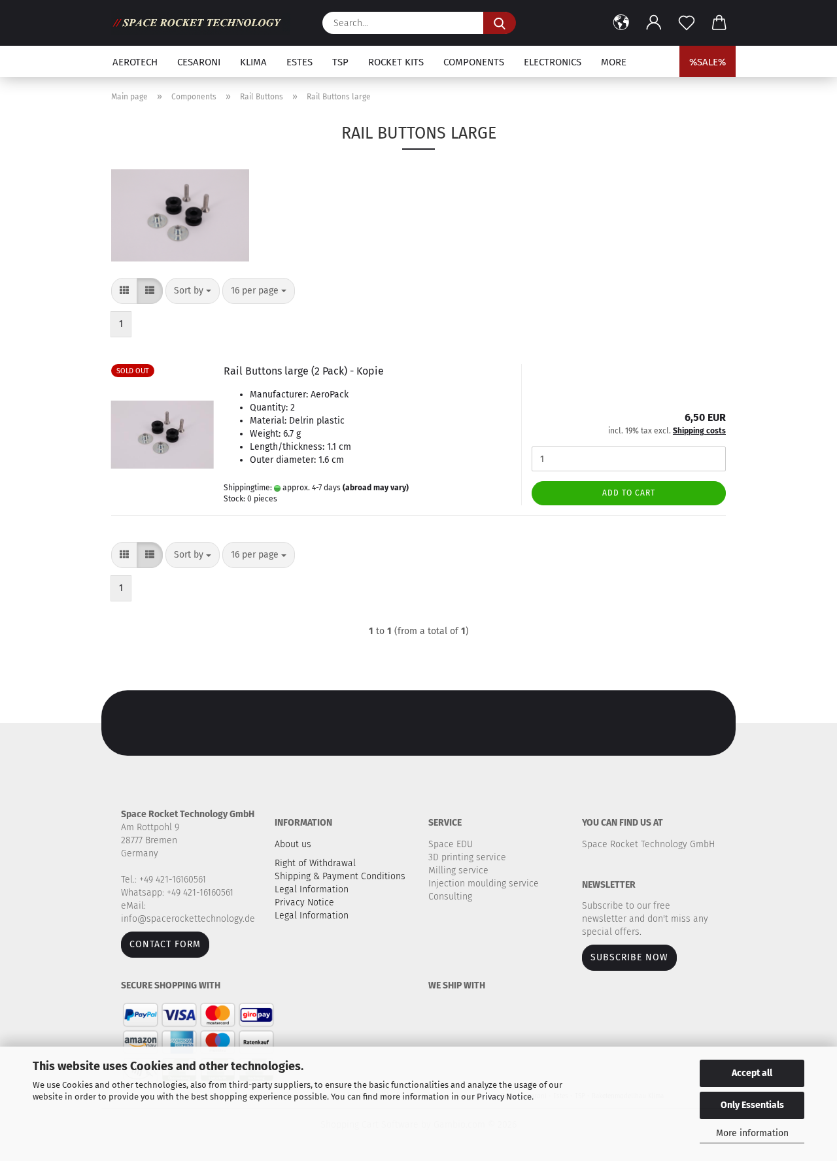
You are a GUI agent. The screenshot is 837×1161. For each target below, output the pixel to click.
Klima (253, 62)
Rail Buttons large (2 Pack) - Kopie (304, 371)
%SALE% (707, 62)
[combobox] (192, 291)
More (613, 62)
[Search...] (499, 23)
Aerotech (135, 62)
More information (752, 1133)
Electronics (552, 62)
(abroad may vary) (376, 487)
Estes (299, 62)
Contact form (165, 944)
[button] (621, 23)
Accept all (752, 1073)
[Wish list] (686, 23)
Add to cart (628, 492)
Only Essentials (752, 1105)
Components (473, 62)
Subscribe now (629, 957)
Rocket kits (396, 62)
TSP (340, 62)
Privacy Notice (504, 1097)
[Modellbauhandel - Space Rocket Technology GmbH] (205, 23)
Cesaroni (198, 62)
